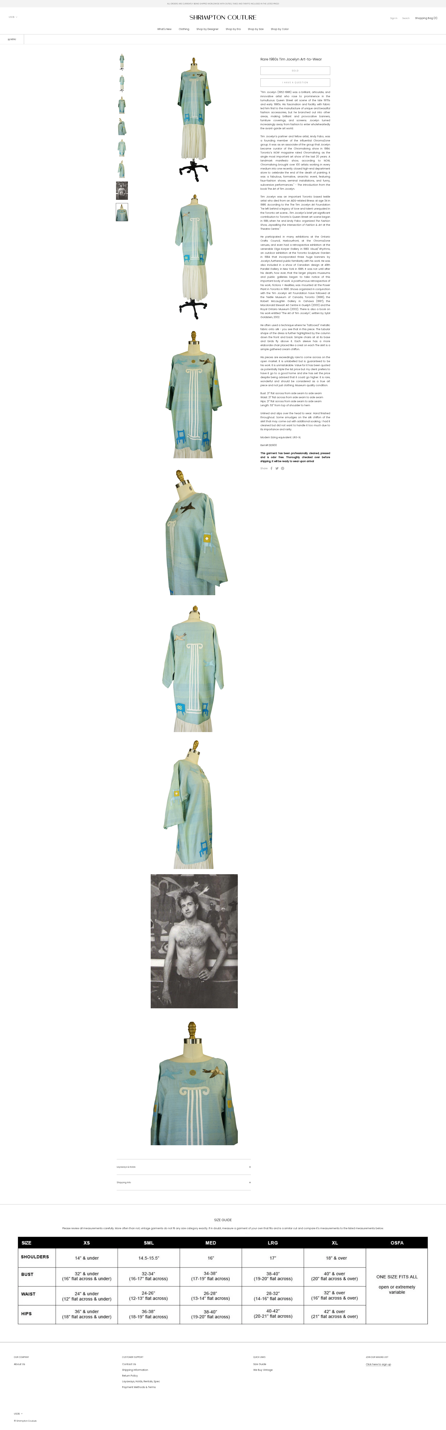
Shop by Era (233, 29)
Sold (295, 70)
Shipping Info (124, 1182)
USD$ (11, 17)
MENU (13, 39)
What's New (164, 29)
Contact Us (129, 1364)
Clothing (184, 29)
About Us (19, 1364)
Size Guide (259, 1364)
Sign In (393, 18)
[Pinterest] (282, 468)
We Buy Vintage (263, 1370)
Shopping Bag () (426, 18)
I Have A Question (295, 82)
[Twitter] (277, 468)
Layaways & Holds (126, 1166)
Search (406, 18)
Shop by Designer (207, 29)
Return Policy (130, 1375)
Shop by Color (280, 29)
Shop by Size (256, 29)
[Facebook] (271, 468)
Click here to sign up (378, 1364)
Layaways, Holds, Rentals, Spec (141, 1381)
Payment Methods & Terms (139, 1387)
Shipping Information (135, 1370)
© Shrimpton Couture (25, 1420)
